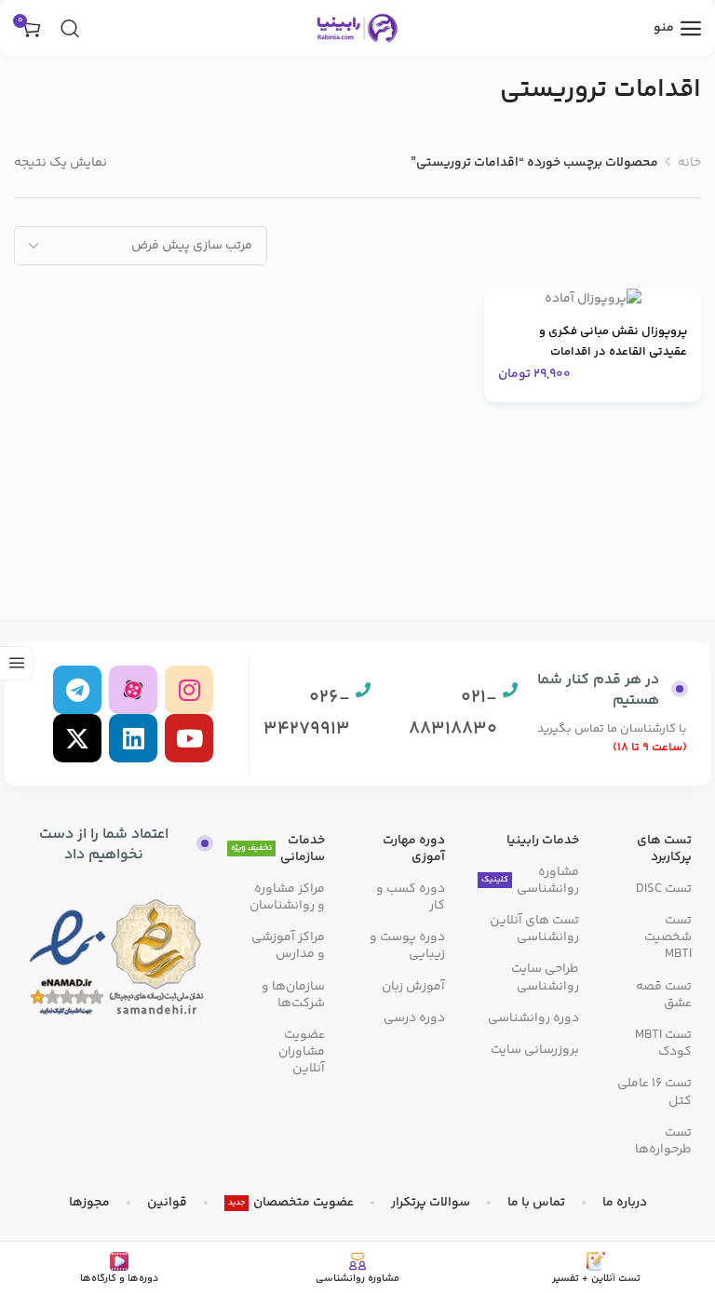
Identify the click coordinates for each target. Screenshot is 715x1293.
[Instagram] (189, 690)
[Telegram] (77, 690)
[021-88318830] (510, 689)
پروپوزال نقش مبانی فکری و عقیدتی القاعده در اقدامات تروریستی (613, 352)
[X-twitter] (77, 738)
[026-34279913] (363, 689)
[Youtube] (189, 738)
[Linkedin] (133, 738)
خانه (689, 163)
